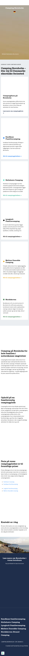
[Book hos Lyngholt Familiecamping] (5, 36)
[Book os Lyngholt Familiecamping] (9, 38)
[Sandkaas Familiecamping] (14, 126)
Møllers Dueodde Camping (10, 491)
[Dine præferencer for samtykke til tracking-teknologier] (2, 653)
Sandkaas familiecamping (13, 619)
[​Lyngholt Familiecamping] (14, 208)
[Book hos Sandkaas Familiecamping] (11, 38)
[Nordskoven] (14, 289)
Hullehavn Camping (8, 482)
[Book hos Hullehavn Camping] (19, 45)
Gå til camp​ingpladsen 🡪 (12, 316)
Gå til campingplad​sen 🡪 (12, 195)
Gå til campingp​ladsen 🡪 (12, 156)
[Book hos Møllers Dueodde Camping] (17, 50)
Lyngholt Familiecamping (10, 488)
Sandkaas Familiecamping (10, 484)
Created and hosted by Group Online (17, 646)
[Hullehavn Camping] (14, 169)
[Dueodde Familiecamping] (14, 249)
